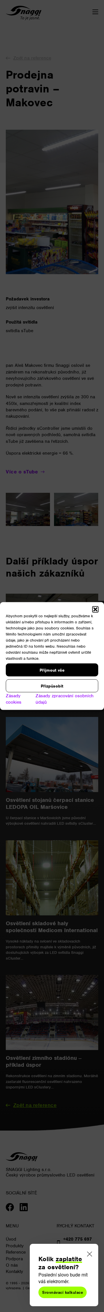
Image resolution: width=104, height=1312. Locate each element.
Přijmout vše (52, 669)
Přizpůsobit (52, 685)
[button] (95, 609)
